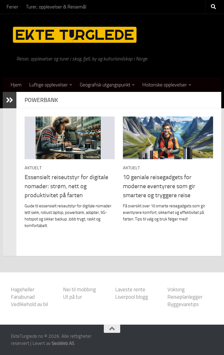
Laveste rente (130, 289)
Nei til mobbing (79, 289)
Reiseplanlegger (184, 297)
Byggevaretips (183, 304)
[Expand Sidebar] (9, 100)
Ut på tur (72, 297)
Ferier (12, 7)
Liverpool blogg (131, 297)
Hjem (16, 85)
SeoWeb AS (63, 343)
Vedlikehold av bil (29, 304)
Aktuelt (33, 167)
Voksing (176, 289)
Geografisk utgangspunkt (105, 85)
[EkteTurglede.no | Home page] (74, 35)
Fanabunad (23, 297)
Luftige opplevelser (48, 85)
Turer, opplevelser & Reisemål (56, 7)
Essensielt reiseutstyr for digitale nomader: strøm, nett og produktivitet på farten (66, 186)
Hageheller (22, 289)
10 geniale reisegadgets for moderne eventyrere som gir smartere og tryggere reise (159, 186)
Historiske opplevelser (164, 85)
